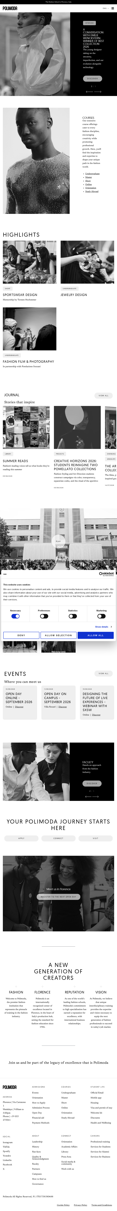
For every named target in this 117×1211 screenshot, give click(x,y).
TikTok (6, 1147)
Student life (98, 1087)
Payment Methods (40, 1123)
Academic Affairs (69, 1147)
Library (64, 1152)
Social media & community (68, 1163)
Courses (66, 1087)
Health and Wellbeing (101, 1123)
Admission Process (41, 1108)
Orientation (90, 188)
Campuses (37, 1174)
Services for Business (100, 1157)
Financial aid (38, 1118)
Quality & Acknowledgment (40, 1158)
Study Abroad (91, 192)
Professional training (100, 1142)
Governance (38, 1184)
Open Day (37, 1113)
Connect (66, 1136)
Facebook (7, 1165)
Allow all (96, 635)
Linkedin (7, 1160)
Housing (94, 1103)
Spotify (6, 1151)
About (35, 1136)
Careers (95, 1136)
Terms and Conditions (101, 1205)
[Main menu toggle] (112, 8)
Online (88, 184)
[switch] (44, 616)
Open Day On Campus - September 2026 (57, 698)
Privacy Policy (80, 1205)
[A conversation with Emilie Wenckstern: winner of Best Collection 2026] (35, 43)
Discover (19, 707)
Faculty (35, 1164)
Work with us (67, 1169)
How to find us (39, 1179)
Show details (101, 627)
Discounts (95, 1118)
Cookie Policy (63, 1205)
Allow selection (58, 635)
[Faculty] (36, 772)
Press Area (66, 1157)
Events (35, 1093)
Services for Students (100, 1147)
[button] (106, 8)
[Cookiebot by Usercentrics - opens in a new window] (101, 574)
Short (88, 181)
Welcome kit (96, 1113)
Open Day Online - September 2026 (19, 698)
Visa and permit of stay (101, 1108)
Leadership (37, 1142)
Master (88, 177)
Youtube (7, 1156)
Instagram (8, 1143)
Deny (21, 635)
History (35, 1147)
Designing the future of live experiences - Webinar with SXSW (95, 702)
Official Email (97, 1093)
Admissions (38, 1087)
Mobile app (96, 1098)
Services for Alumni (100, 1152)
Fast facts (36, 1152)
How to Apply (38, 1103)
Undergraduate (92, 174)
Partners (36, 1169)
